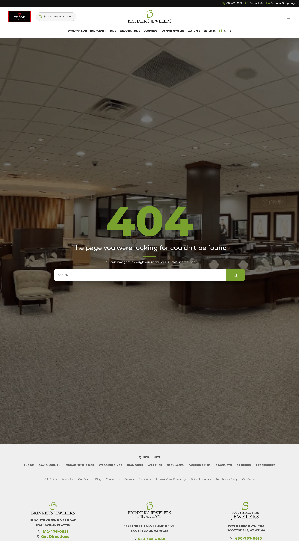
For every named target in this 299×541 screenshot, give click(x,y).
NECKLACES (175, 465)
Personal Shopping (283, 3)
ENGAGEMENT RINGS (79, 465)
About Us (67, 479)
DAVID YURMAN (50, 465)
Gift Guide (50, 479)
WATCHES (155, 465)
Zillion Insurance (201, 479)
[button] (56, 16)
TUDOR (29, 465)
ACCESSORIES (265, 465)
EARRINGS (244, 465)
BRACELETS (223, 465)
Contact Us (256, 3)
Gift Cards (248, 479)
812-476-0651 (234, 3)
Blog (98, 479)
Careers (129, 479)
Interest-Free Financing (171, 479)
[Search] (235, 275)
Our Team (84, 479)
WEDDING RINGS (110, 465)
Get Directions (55, 536)
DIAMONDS (135, 465)
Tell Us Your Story (226, 479)
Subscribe (145, 479)
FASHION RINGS (199, 465)
